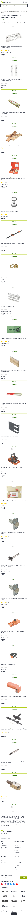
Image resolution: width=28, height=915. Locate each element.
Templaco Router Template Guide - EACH (10, 275)
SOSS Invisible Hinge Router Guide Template (10, 145)
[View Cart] (23, 2)
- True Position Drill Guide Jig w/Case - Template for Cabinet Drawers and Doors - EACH (14, 728)
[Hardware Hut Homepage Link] (6, 2)
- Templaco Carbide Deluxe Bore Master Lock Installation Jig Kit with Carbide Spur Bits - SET (13, 178)
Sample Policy (17, 848)
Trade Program (18, 864)
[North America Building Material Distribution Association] (14, 901)
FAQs (16, 867)
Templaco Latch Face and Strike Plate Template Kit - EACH (14, 500)
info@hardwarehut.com (6, 834)
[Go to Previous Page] (11, 26)
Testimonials (3, 862)
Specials (3, 848)
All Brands (3, 843)
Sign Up (16, 845)
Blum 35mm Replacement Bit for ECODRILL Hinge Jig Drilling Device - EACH (13, 566)
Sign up (23, 877)
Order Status (17, 852)
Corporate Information (5, 864)
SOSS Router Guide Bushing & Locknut (9, 211)
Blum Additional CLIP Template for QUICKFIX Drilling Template (12, 632)
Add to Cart (14, 57)
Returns (16, 853)
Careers (2, 860)
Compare (15, 60)
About (2, 859)
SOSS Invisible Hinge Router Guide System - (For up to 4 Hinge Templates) (13, 371)
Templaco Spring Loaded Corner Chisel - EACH (11, 794)
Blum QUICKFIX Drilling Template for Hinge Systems (12, 243)
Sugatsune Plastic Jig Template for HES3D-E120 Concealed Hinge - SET (11, 80)
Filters (4, 19)
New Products (4, 845)
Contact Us (17, 850)
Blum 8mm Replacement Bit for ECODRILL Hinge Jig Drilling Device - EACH (12, 761)
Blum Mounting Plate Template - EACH (9, 436)
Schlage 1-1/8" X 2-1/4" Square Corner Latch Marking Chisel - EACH (14, 599)
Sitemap (13, 911)
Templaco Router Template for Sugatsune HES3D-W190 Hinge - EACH (13, 113)
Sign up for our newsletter (6, 875)
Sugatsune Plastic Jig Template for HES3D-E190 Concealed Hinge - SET (11, 47)
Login (16, 843)
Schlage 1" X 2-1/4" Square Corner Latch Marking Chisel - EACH (13, 533)
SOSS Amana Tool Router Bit (7, 306)
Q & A (16, 869)
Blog (15, 859)
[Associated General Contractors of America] (23, 901)
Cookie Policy (9, 911)
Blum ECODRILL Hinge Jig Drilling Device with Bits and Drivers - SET (13, 468)
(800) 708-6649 (4, 833)
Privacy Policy (3, 911)
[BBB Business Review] (5, 901)
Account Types (18, 862)
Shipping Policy (18, 847)
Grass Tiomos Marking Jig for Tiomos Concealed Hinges (13, 338)
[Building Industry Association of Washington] (5, 906)
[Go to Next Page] (17, 26)
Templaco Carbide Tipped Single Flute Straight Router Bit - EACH (14, 404)
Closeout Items (4, 847)
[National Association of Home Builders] (14, 906)
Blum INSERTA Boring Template (8, 664)
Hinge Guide (17, 865)
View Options (14, 155)
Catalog (16, 860)
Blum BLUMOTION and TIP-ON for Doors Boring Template (13, 696)
